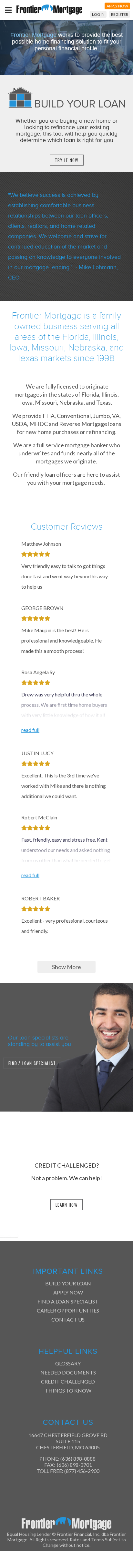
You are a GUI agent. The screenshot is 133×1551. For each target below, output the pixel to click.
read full (30, 730)
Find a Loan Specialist (67, 1301)
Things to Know (68, 1390)
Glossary (68, 1363)
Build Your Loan (68, 1283)
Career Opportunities (68, 1310)
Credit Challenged (68, 1381)
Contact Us (68, 1319)
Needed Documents (68, 1372)
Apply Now (68, 1292)
